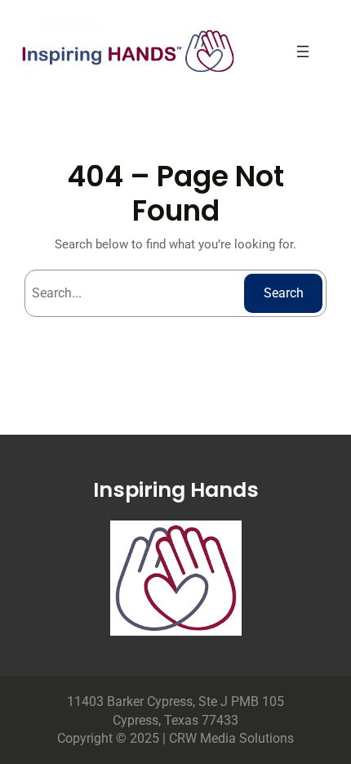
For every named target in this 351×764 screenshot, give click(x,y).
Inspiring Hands (176, 489)
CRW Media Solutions (231, 738)
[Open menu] (303, 51)
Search (284, 293)
